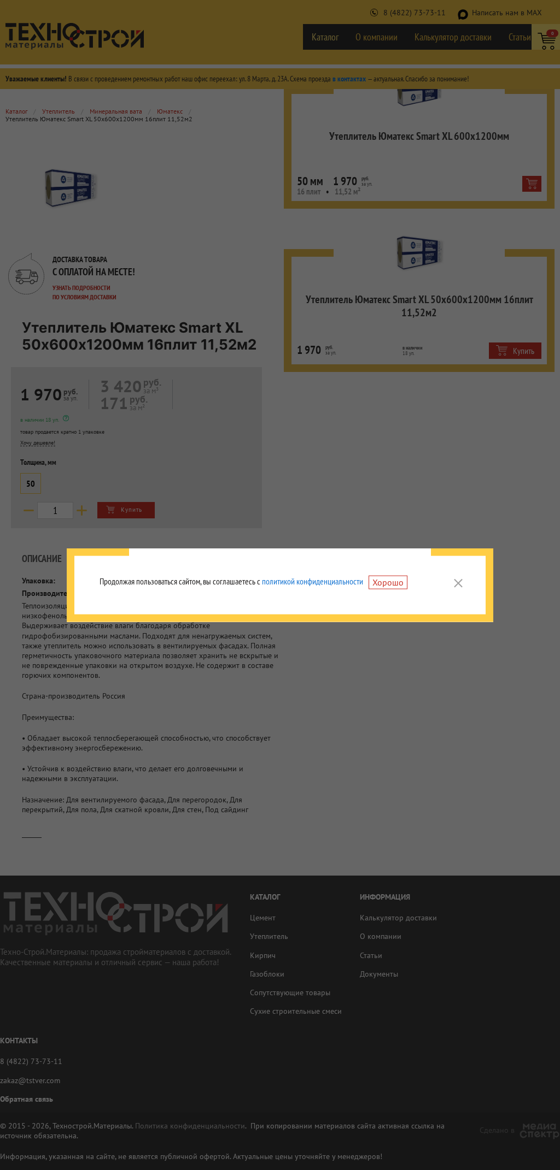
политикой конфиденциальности (312, 581)
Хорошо (388, 582)
